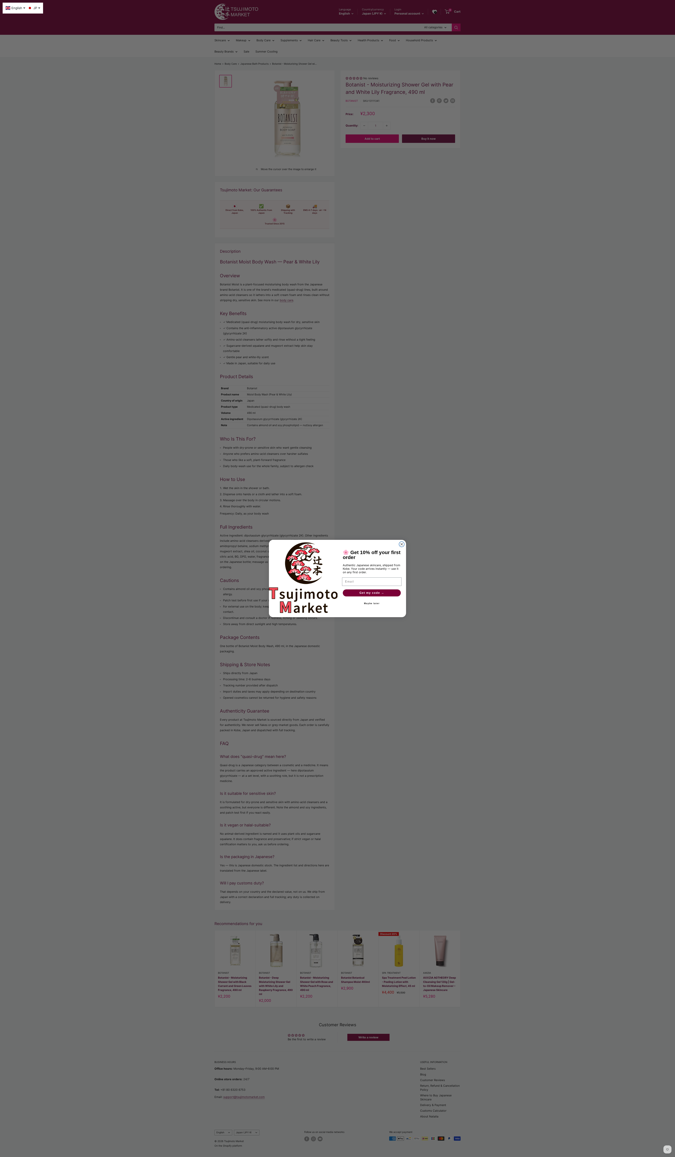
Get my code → (371, 592)
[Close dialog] (401, 544)
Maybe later (372, 603)
